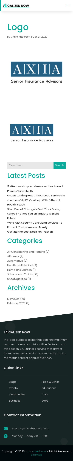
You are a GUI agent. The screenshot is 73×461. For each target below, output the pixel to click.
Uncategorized (17, 279)
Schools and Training (20, 274)
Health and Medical (20, 265)
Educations (49, 388)
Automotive (15, 261)
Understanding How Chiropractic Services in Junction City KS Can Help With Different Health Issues (36, 200)
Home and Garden (19, 270)
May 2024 (13, 299)
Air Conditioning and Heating (26, 252)
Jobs (45, 400)
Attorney (13, 256)
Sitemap (36, 455)
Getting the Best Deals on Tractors (30, 232)
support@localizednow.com (30, 428)
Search (59, 165)
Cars (45, 394)
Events (13, 388)
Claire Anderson (20, 37)
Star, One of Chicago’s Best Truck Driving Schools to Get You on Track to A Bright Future (33, 213)
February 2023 (16, 303)
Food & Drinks (50, 382)
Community (17, 394)
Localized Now (37, 451)
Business (14, 400)
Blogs (12, 382)
